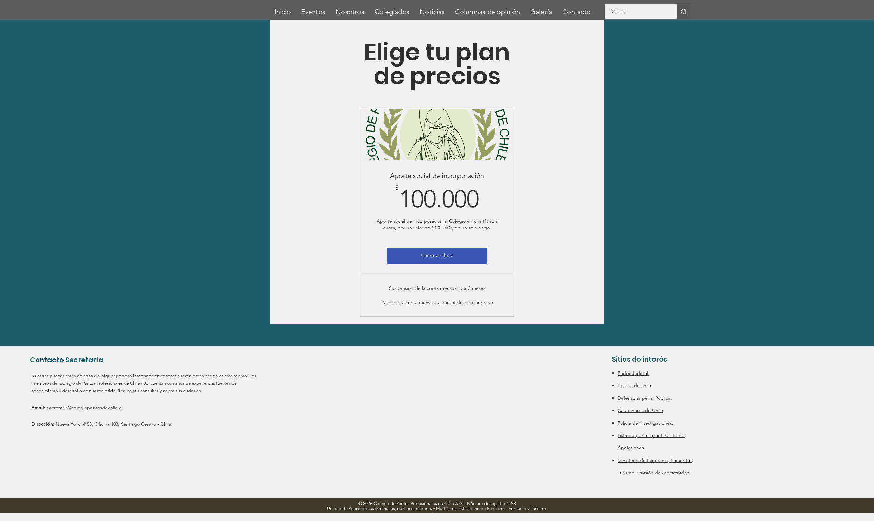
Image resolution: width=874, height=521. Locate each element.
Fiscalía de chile (634, 385)
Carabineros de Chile (640, 410)
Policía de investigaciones (645, 423)
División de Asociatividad (663, 472)
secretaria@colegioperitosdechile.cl (85, 408)
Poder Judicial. (633, 373)
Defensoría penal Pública (644, 398)
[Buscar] (684, 11)
